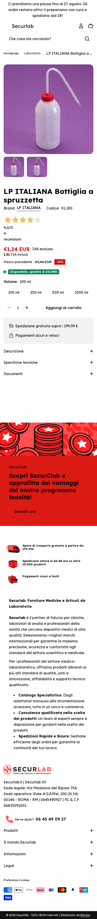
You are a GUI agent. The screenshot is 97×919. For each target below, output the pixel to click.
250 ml (36, 292)
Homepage (11, 53)
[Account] (81, 26)
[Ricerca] (87, 38)
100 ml (13, 292)
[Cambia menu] (6, 26)
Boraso (85, 915)
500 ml (58, 292)
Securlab (23, 26)
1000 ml (81, 292)
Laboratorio (32, 53)
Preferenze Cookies (17, 880)
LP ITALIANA (29, 207)
